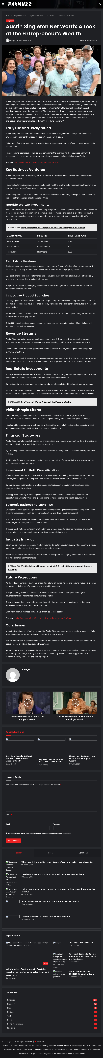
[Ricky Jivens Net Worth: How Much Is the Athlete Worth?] (52, 747)
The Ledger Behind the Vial (81, 943)
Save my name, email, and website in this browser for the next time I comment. (39, 833)
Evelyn (26, 669)
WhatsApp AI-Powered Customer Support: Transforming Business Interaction (57, 862)
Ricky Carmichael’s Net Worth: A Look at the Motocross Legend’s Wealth (20, 758)
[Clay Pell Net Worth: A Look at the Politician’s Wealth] (13, 920)
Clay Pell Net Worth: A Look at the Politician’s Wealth (45, 916)
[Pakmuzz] (20, 4)
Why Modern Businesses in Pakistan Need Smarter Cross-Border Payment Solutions (27, 972)
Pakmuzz (11, 1000)
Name (9, 815)
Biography (18, 15)
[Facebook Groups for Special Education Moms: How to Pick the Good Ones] (60, 960)
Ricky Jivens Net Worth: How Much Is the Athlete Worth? (50, 760)
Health (10, 1020)
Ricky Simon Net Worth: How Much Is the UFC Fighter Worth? (82, 758)
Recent (50, 853)
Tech (9, 1016)
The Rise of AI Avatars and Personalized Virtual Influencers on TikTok (52, 874)
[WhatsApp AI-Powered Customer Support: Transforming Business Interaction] (13, 866)
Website (56, 824)
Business (10, 1012)
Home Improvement (15, 1024)
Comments (83, 853)
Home (9, 15)
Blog (9, 1008)
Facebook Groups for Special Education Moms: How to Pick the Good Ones (82, 956)
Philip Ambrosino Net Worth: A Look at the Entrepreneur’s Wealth (43, 618)
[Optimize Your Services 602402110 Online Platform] (60, 975)
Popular (18, 853)
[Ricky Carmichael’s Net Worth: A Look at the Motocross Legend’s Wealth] (20, 746)
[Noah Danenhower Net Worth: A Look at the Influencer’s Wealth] (13, 907)
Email (9, 824)
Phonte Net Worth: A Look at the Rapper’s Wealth (36, 162)
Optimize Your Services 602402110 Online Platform (81, 972)
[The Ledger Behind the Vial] (60, 946)
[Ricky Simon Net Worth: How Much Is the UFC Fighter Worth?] (83, 746)
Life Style (11, 1028)
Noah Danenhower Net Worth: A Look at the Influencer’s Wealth (50, 901)
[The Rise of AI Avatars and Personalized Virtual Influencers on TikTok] (13, 879)
